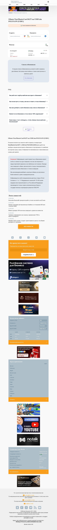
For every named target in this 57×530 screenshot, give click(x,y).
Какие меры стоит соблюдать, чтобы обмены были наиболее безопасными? (27, 120)
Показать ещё (29, 129)
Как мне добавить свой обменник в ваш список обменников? (27, 107)
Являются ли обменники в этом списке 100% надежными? (26, 114)
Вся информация (14, 471)
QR (40, 522)
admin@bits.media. (28, 518)
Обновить (12, 399)
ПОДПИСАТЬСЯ (27, 254)
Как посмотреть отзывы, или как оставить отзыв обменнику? (27, 101)
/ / (45, 50)
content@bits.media (30, 500)
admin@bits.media (29, 495)
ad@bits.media (29, 503)
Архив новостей (28, 524)
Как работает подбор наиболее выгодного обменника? (25, 95)
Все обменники (28, 78)
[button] (25, 36)
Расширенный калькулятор (16, 342)
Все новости (28, 226)
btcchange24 (13, 50)
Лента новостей (14, 196)
